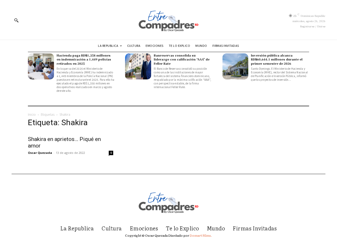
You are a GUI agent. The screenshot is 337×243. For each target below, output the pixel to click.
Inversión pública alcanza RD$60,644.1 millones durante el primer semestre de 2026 (277, 59)
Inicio (32, 114)
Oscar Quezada (40, 153)
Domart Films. (201, 235)
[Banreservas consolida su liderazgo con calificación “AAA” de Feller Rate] (138, 66)
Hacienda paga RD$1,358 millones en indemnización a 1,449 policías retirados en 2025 (84, 59)
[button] (16, 20)
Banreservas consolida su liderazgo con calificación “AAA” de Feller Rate (182, 59)
